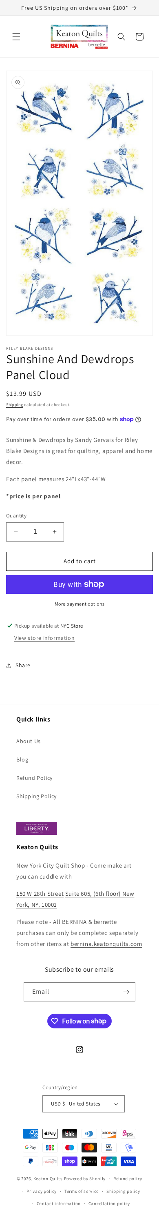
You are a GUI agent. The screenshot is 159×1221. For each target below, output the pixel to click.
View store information (44, 638)
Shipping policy (123, 1191)
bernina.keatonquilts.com (106, 944)
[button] (16, 37)
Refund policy (127, 1178)
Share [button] (23, 665)
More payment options (80, 604)
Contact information (59, 1203)
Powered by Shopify (85, 1178)
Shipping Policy (36, 796)
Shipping (14, 404)
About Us (28, 741)
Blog (22, 759)
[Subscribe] (126, 991)
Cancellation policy (109, 1203)
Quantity (16, 515)
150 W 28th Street (40, 893)
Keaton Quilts (48, 1178)
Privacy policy (41, 1191)
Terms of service (81, 1191)
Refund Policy (34, 777)
